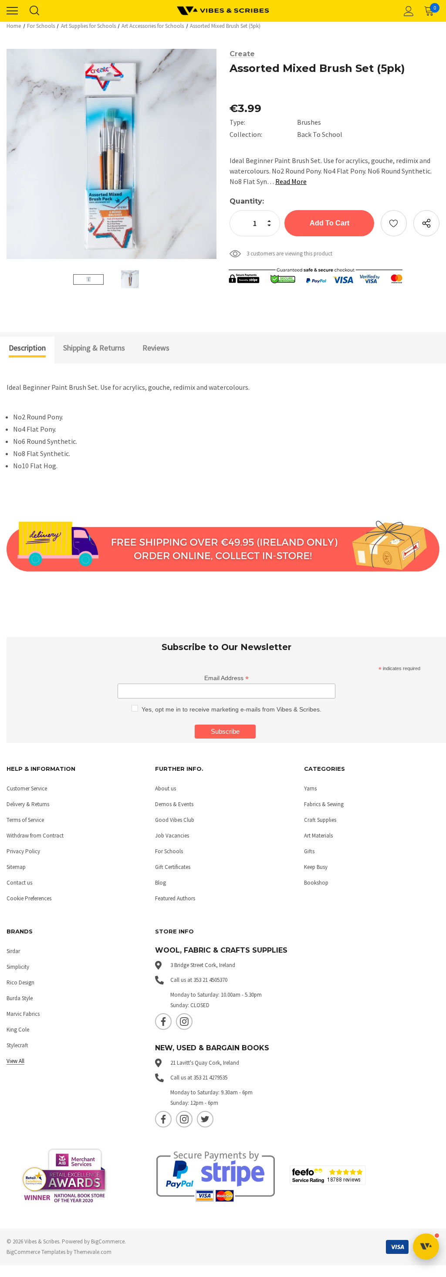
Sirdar (13, 951)
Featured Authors (175, 898)
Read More (291, 181)
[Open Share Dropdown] (426, 223)
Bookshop (316, 882)
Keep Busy (316, 867)
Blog (160, 882)
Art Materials (318, 835)
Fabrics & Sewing (324, 804)
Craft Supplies (320, 820)
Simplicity (18, 967)
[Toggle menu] (12, 11)
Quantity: (247, 201)
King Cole (18, 1029)
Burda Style (20, 998)
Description (27, 348)
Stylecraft (17, 1045)
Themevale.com (93, 1252)
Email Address (226, 678)
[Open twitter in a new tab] (205, 1119)
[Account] (407, 11)
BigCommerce (108, 1241)
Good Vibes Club (174, 820)
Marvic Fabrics (23, 1014)
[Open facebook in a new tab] (163, 1021)
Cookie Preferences (29, 898)
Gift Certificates (172, 867)
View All (15, 1061)
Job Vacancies (172, 835)
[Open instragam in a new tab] (184, 1021)
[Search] (34, 11)
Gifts (309, 851)
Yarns (310, 788)
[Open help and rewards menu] (426, 1246)
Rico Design (20, 982)
